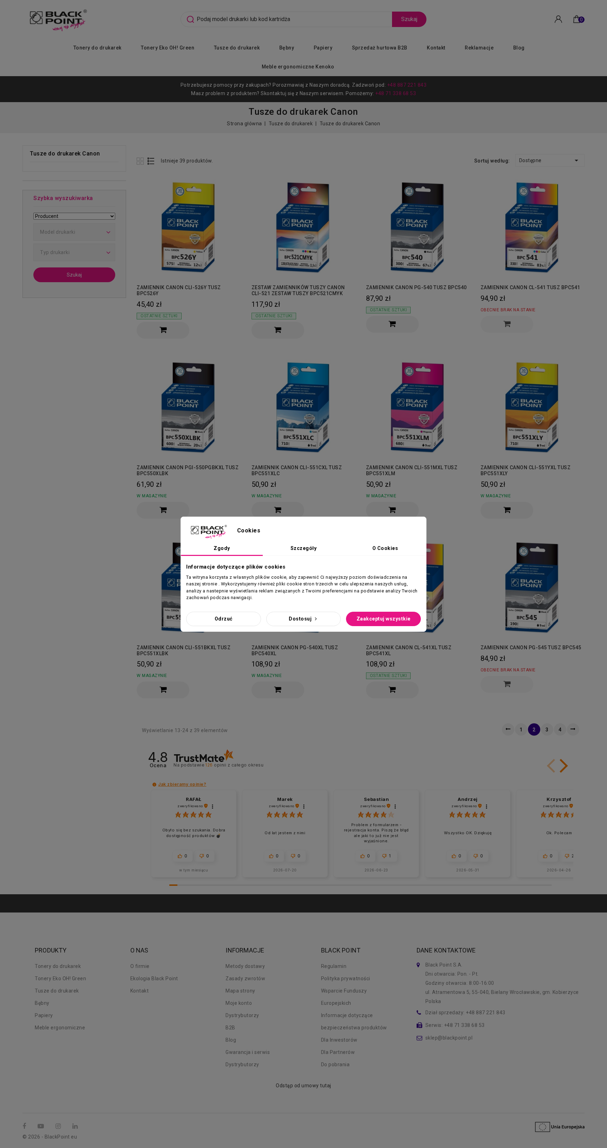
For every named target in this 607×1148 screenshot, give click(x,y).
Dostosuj (301, 619)
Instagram (59, 1126)
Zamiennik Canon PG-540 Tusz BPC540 (416, 287)
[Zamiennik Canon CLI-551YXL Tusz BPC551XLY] (532, 406)
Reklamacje (479, 48)
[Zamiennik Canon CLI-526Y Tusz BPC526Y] (188, 226)
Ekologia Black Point (154, 978)
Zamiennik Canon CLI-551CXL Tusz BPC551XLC (297, 470)
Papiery (323, 48)
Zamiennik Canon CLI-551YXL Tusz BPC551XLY (526, 470)
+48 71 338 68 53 (395, 93)
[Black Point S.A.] (57, 18)
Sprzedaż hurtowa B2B (379, 48)
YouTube (41, 1126)
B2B (230, 1027)
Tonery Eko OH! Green (167, 48)
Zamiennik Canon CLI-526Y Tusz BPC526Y (179, 290)
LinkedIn (75, 1126)
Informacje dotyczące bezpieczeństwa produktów (354, 1021)
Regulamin (334, 966)
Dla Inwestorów (339, 1040)
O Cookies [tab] (385, 548)
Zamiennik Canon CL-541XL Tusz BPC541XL (409, 650)
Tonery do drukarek (97, 48)
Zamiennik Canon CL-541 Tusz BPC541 (530, 287)
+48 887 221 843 (407, 85)
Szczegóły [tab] (304, 548)
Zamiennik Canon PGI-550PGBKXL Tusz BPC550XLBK (188, 470)
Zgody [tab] (222, 548)
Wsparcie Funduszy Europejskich (344, 997)
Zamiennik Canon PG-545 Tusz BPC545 (531, 647)
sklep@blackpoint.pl (449, 1038)
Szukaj (409, 19)
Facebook (25, 1126)
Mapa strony (240, 991)
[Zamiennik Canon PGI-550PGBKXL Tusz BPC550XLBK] (188, 406)
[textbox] (74, 232)
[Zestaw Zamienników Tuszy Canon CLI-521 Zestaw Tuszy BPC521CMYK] (303, 226)
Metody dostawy (245, 966)
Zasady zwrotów (245, 978)
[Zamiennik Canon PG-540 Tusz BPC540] (418, 226)
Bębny (286, 48)
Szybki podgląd (233, 208)
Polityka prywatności (345, 978)
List (151, 161)
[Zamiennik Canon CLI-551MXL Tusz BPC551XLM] (418, 406)
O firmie (140, 966)
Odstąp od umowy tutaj (303, 1085)
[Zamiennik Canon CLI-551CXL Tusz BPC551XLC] (303, 406)
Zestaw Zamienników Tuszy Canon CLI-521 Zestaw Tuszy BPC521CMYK (298, 290)
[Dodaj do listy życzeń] (233, 182)
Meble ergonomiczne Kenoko (298, 66)
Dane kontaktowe (446, 950)
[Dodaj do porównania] (233, 194)
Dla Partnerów (338, 1052)
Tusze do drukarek (237, 48)
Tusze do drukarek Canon (65, 153)
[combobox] (74, 232)
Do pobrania (335, 1064)
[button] (562, 766)
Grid (141, 161)
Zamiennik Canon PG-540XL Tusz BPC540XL (295, 650)
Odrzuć (224, 619)
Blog (519, 48)
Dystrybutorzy (242, 1015)
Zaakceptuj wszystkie (384, 619)
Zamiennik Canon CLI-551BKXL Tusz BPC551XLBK (183, 650)
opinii (234, 765)
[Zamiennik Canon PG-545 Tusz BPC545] (532, 586)
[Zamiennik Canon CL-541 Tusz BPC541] (532, 226)
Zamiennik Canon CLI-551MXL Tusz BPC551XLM (412, 470)
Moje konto (239, 1003)
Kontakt (436, 48)
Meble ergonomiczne (60, 1027)
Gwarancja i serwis (248, 1052)
